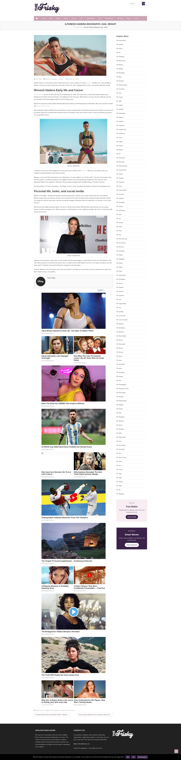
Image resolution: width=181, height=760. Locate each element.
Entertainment (109, 18)
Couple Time (122, 129)
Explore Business (132, 545)
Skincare (121, 421)
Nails (120, 360)
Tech (120, 441)
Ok (128, 757)
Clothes (121, 121)
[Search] (143, 3)
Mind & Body (122, 336)
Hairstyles (121, 251)
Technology (122, 445)
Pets (120, 380)
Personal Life (63, 710)
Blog (120, 77)
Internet (121, 291)
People (121, 376)
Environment (122, 170)
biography (47, 710)
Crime (120, 137)
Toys (120, 465)
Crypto (121, 141)
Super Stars (122, 437)
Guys (120, 230)
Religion (121, 405)
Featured (121, 182)
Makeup (121, 324)
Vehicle (121, 481)
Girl (120, 218)
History (121, 263)
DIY (120, 154)
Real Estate (122, 392)
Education (122, 162)
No (133, 757)
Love (81, 18)
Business (121, 81)
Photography (122, 384)
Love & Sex (122, 315)
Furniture (121, 194)
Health (58, 18)
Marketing (122, 328)
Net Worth (122, 364)
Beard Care (122, 60)
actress (42, 710)
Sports (120, 425)
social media (71, 710)
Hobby (120, 267)
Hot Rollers (122, 279)
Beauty (121, 64)
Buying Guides (123, 85)
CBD (120, 101)
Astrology (121, 56)
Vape (120, 477)
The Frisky (39, 79)
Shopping (121, 417)
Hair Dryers (122, 243)
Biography (54, 79)
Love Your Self (123, 319)
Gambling (121, 202)
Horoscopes (122, 275)
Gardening (122, 210)
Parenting (120, 18)
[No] (179, 757)
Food (120, 186)
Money (121, 340)
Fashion (121, 178)
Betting (121, 68)
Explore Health (132, 517)
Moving (121, 352)
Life (120, 307)
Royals (129, 18)
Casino (121, 97)
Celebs (66, 18)
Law (120, 299)
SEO (120, 413)
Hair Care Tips (123, 239)
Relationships (90, 18)
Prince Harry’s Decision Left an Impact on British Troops (95, 714)
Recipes (121, 396)
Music (120, 356)
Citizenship (122, 113)
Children (121, 109)
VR (119, 490)
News (50, 18)
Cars (120, 93)
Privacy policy (142, 757)
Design (121, 149)
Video (120, 485)
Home (43, 18)
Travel (136, 18)
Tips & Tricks (122, 457)
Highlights (121, 259)
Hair (120, 234)
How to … (121, 283)
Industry (121, 287)
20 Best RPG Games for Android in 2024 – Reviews (52, 714)
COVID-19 (122, 133)
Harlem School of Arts (42, 106)
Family (121, 174)
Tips (120, 453)
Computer (122, 125)
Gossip (121, 222)
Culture (121, 145)
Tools (120, 461)
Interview (121, 295)
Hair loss (121, 247)
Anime (120, 48)
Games (121, 206)
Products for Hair (124, 388)
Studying (121, 429)
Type (120, 473)
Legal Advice (122, 303)
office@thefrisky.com (84, 744)
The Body (121, 449)
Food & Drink (122, 190)
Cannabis (121, 89)
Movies (74, 18)
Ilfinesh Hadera (38, 94)
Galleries (121, 198)
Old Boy (84, 170)
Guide (120, 226)
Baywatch (89, 83)
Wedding (121, 494)
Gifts (120, 214)
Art (119, 52)
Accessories (122, 40)
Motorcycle (122, 344)
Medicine (121, 332)
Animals (121, 44)
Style (99, 18)
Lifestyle (121, 311)
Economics (122, 158)
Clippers (121, 117)
